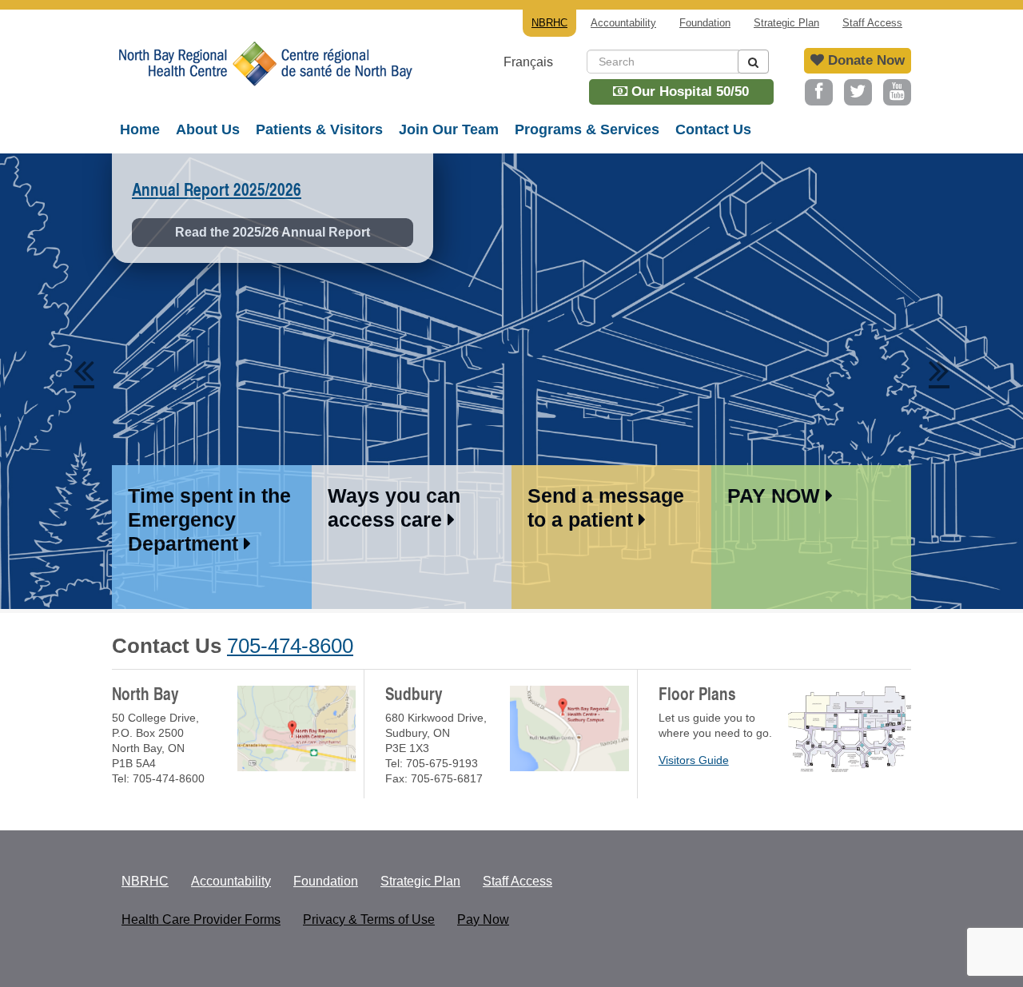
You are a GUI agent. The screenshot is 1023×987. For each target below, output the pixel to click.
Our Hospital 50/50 (688, 91)
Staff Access (872, 23)
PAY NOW (776, 495)
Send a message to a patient (605, 507)
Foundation (704, 23)
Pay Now (483, 919)
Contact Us (713, 129)
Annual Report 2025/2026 (216, 189)
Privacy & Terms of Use (369, 919)
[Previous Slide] (84, 368)
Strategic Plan (786, 23)
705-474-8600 (290, 646)
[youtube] (897, 92)
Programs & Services (587, 129)
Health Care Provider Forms (201, 919)
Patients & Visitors (319, 129)
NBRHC (264, 76)
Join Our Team (449, 129)
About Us (208, 129)
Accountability (623, 23)
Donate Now (864, 60)
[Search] (753, 62)
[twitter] (858, 92)
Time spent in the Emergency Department (209, 519)
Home (140, 129)
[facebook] (819, 92)
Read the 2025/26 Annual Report (272, 232)
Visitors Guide (694, 760)
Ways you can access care (394, 507)
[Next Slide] (939, 368)
